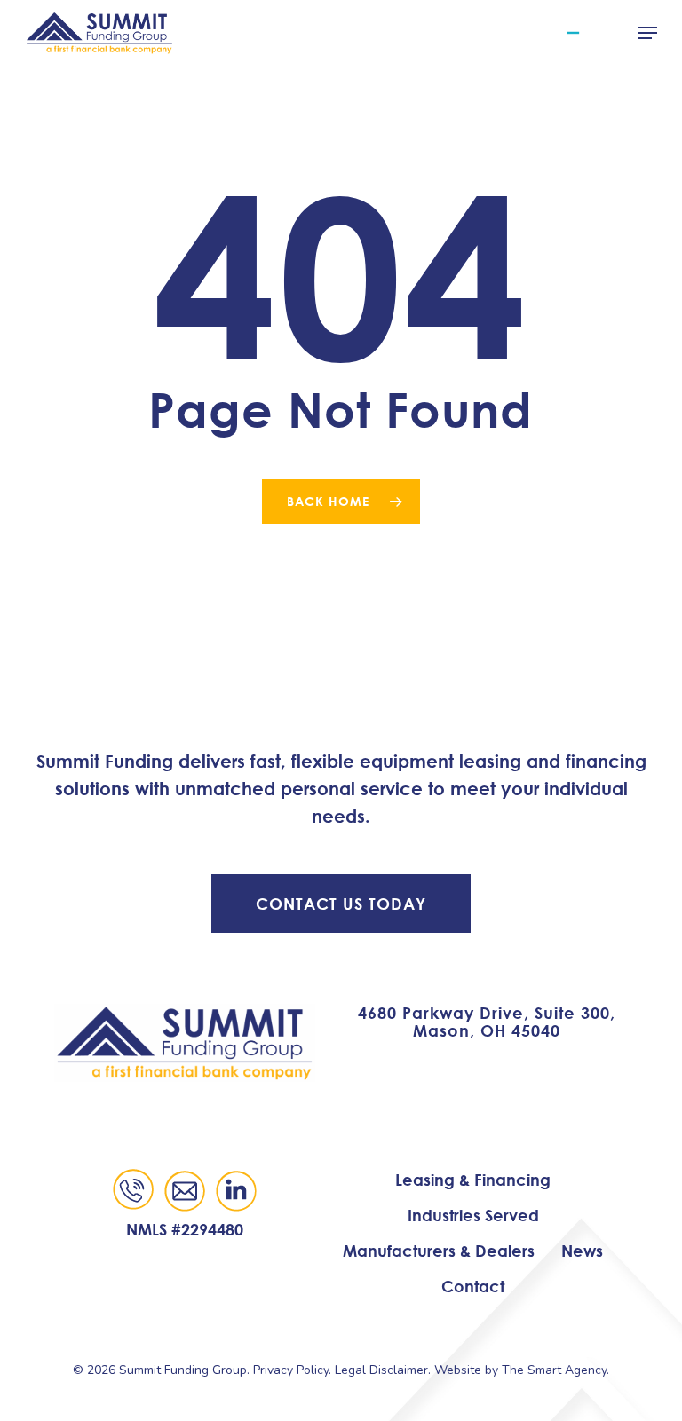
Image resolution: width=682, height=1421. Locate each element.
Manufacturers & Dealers (439, 1250)
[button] (647, 33)
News (582, 1250)
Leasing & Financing (473, 1179)
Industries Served (473, 1215)
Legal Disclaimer (381, 1370)
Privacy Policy (291, 1370)
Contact (472, 1286)
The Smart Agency (554, 1370)
